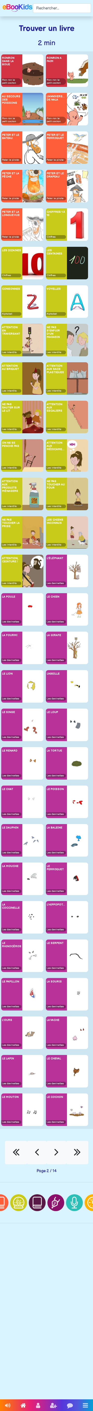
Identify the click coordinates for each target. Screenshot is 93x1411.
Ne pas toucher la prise (11, 523)
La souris (54, 981)
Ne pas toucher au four (56, 484)
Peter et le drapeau (55, 175)
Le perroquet (55, 868)
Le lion (7, 673)
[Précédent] (37, 1152)
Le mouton (10, 1097)
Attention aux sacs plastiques (55, 369)
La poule (8, 596)
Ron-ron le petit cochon (9, 81)
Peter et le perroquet (55, 136)
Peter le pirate (10, 159)
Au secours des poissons (11, 100)
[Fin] (77, 1152)
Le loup (52, 712)
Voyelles (54, 288)
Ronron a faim (54, 59)
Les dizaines (11, 250)
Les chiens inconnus (55, 521)
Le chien (53, 596)
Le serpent (55, 943)
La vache (53, 1020)
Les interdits (9, 352)
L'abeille (53, 673)
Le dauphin (10, 827)
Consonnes (11, 288)
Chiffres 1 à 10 (56, 213)
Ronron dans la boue (8, 61)
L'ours (7, 1020)
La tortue (54, 750)
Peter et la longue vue (11, 213)
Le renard (9, 750)
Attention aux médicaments (56, 446)
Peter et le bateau (10, 136)
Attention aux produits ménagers (10, 486)
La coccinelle (11, 906)
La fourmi (9, 635)
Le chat (7, 789)
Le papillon (10, 981)
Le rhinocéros (11, 944)
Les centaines (54, 252)
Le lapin (8, 1058)
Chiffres (51, 236)
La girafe (54, 635)
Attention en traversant (11, 330)
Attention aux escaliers (54, 407)
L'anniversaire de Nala (56, 98)
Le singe (8, 712)
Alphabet (7, 313)
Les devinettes (55, 583)
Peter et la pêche (10, 175)
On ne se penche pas (10, 444)
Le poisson (55, 789)
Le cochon (55, 1097)
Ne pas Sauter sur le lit (11, 407)
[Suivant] (56, 1152)
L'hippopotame (56, 904)
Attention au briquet (10, 367)
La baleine (54, 827)
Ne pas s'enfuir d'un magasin (53, 332)
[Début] (16, 1152)
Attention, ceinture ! (10, 560)
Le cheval (54, 1058)
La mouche (10, 866)
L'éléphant (55, 558)
